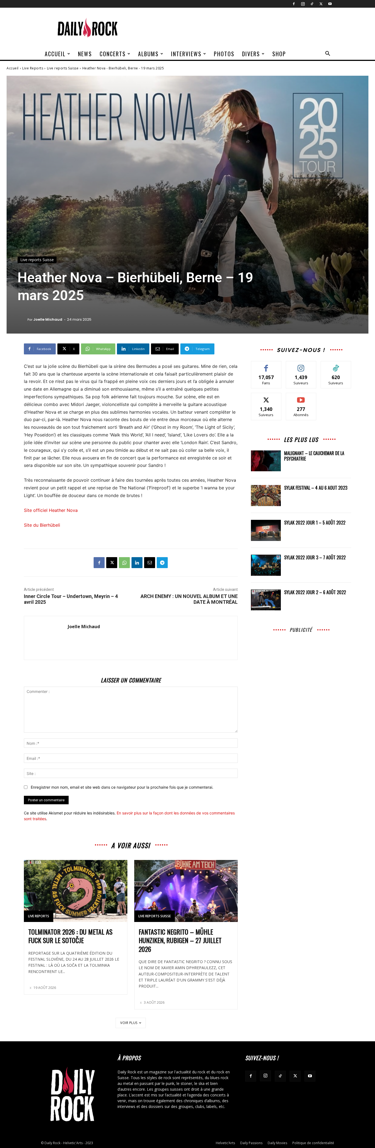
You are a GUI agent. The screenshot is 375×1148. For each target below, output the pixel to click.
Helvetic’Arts (225, 1143)
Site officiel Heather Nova (51, 510)
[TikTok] (312, 4)
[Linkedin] (136, 562)
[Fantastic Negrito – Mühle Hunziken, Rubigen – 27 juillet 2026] (186, 891)
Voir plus (129, 1022)
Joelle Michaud (47, 319)
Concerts (113, 54)
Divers (251, 54)
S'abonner (301, 397)
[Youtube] (330, 4)
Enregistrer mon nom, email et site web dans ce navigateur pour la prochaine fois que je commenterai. (122, 787)
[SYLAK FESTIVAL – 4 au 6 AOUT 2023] (266, 495)
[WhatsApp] (124, 562)
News (85, 54)
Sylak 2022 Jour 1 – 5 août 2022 (314, 522)
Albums (148, 54)
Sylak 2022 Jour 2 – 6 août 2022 (315, 592)
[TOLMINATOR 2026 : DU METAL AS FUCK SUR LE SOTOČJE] (75, 891)
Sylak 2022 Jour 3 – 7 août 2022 (315, 557)
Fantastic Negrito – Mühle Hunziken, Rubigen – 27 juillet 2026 (180, 940)
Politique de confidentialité (313, 1143)
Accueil (55, 54)
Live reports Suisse (63, 68)
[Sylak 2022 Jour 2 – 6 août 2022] (266, 600)
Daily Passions (251, 1143)
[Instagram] (303, 4)
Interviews (186, 54)
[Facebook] (294, 4)
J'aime (266, 365)
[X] (321, 4)
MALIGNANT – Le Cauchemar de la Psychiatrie (314, 456)
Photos (224, 54)
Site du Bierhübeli (42, 525)
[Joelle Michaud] (22, 319)
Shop (279, 54)
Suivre (301, 365)
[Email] (149, 562)
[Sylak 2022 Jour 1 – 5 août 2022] (266, 530)
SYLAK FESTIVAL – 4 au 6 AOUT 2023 (315, 487)
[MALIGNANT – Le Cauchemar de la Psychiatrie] (266, 461)
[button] (327, 54)
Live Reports (32, 68)
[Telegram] (162, 562)
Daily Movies (277, 1143)
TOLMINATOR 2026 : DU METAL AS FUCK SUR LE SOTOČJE (70, 936)
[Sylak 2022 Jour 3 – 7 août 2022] (266, 565)
